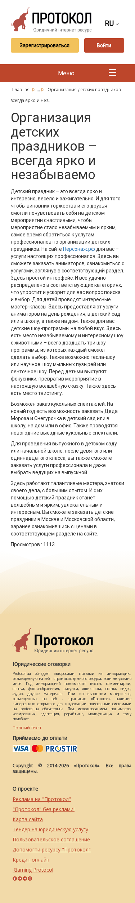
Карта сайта (28, 819)
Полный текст (27, 728)
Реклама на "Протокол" (42, 799)
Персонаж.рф (79, 249)
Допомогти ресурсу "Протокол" (52, 849)
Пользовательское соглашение (51, 839)
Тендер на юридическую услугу (50, 829)
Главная (21, 89)
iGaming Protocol (33, 869)
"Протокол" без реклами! (44, 809)
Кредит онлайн (31, 859)
